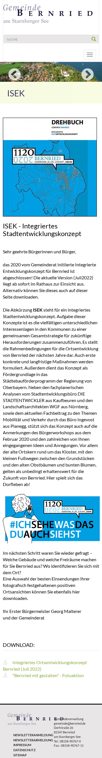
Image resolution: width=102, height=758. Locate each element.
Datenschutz (24, 750)
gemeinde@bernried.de (70, 723)
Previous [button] (14, 75)
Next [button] (87, 75)
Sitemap (20, 755)
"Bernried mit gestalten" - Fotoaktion (48, 675)
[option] (51, 72)
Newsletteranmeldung (30, 735)
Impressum (22, 745)
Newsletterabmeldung (30, 740)
